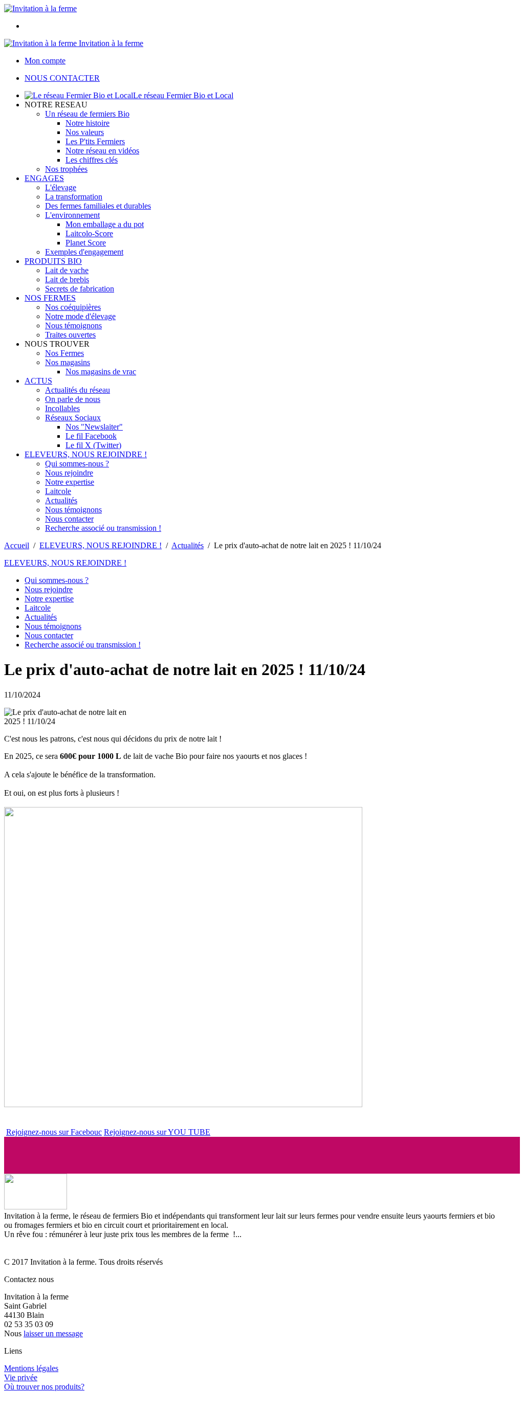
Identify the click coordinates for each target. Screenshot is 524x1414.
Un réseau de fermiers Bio (87, 113)
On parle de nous (72, 399)
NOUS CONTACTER (62, 78)
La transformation (73, 196)
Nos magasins (67, 362)
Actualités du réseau (77, 390)
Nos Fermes (64, 353)
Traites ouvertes (70, 334)
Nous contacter (69, 518)
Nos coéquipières (73, 307)
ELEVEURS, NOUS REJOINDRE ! (86, 454)
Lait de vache (67, 270)
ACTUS (38, 380)
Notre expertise (69, 482)
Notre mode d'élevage (80, 316)
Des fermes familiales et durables (98, 205)
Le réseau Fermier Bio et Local (183, 95)
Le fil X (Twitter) (93, 445)
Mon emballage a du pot (105, 224)
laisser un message (53, 1333)
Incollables (62, 408)
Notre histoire (88, 123)
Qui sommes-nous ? (77, 463)
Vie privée (20, 1377)
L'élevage (60, 187)
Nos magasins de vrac (101, 371)
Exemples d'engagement (84, 252)
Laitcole (58, 491)
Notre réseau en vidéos (102, 150)
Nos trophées (66, 169)
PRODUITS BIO (53, 261)
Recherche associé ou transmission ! (103, 528)
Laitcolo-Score (89, 233)
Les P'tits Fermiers (95, 141)
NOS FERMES (50, 298)
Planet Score (86, 242)
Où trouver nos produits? (44, 1386)
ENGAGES (44, 178)
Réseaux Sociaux (73, 417)
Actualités (61, 500)
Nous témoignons (73, 325)
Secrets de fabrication (79, 288)
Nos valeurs (85, 132)
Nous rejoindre (69, 472)
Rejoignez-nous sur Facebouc (54, 1132)
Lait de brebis (67, 279)
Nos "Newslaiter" (94, 426)
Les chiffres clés (92, 159)
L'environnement (72, 215)
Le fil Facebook (91, 436)
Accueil (16, 545)
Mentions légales (31, 1368)
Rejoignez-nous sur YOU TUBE (157, 1132)
